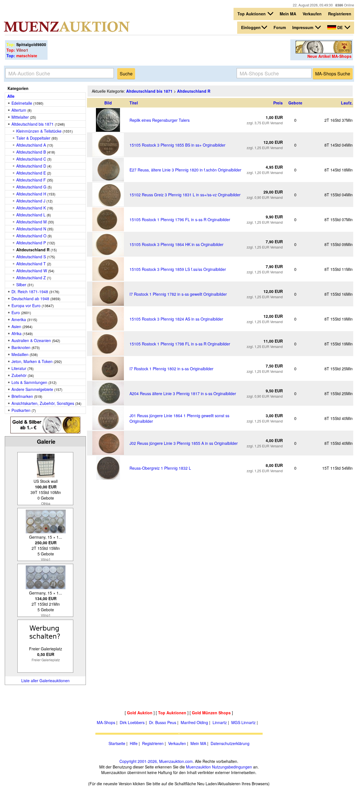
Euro (15, 312)
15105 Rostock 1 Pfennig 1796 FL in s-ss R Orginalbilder (179, 219)
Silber (21, 284)
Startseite (117, 743)
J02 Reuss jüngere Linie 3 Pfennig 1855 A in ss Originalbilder (183, 443)
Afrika (16, 333)
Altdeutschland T (31, 263)
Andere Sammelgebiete (32, 389)
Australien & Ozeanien (31, 340)
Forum (280, 27)
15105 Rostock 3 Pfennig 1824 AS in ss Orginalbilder (176, 319)
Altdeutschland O (31, 235)
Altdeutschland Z (31, 277)
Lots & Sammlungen (29, 382)
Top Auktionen (252, 13)
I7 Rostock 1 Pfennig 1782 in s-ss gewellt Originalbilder (178, 294)
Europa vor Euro (26, 305)
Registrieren (339, 13)
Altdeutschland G (31, 187)
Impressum (303, 27)
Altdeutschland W (31, 270)
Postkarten (20, 410)
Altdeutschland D (31, 166)
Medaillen (20, 354)
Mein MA (288, 13)
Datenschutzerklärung (230, 743)
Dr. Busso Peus (162, 722)
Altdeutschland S (31, 256)
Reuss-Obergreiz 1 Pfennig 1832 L (160, 468)
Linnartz (220, 722)
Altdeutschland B (31, 152)
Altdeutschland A (31, 145)
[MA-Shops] (324, 51)
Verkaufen (312, 13)
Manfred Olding (194, 722)
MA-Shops (106, 722)
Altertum (18, 110)
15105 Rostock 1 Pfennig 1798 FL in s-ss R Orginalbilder (179, 344)
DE (340, 27)
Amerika (18, 319)
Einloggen (251, 27)
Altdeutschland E (31, 173)
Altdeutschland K (31, 208)
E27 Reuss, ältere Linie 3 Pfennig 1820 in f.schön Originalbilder (185, 170)
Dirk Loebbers (132, 722)
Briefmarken (22, 396)
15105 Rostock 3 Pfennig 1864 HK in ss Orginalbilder (176, 244)
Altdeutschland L (31, 215)
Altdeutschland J (30, 201)
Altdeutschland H (31, 194)
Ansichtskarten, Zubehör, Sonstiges (42, 403)
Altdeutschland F (31, 180)
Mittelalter (20, 117)
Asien (16, 326)
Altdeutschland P (31, 242)
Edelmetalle (21, 103)
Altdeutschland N (31, 228)
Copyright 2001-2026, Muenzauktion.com (156, 761)
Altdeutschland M (31, 222)
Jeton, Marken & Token (32, 361)
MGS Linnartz (243, 722)
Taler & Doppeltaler (33, 138)
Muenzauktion (198, 767)
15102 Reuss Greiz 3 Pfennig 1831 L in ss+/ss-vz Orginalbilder (185, 194)
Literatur (18, 368)
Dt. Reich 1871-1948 (29, 291)
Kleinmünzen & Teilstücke (39, 131)
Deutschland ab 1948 (30, 298)
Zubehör (19, 375)
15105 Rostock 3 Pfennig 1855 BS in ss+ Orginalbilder (177, 145)
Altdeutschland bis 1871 (32, 124)
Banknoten (20, 347)
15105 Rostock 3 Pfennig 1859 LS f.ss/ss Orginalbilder (177, 269)
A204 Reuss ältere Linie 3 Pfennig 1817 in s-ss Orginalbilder (182, 393)
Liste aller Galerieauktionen (45, 680)
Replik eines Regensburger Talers (159, 120)
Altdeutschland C (31, 159)
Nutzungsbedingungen (232, 767)
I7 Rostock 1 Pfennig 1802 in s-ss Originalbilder (171, 368)
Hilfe (134, 743)
